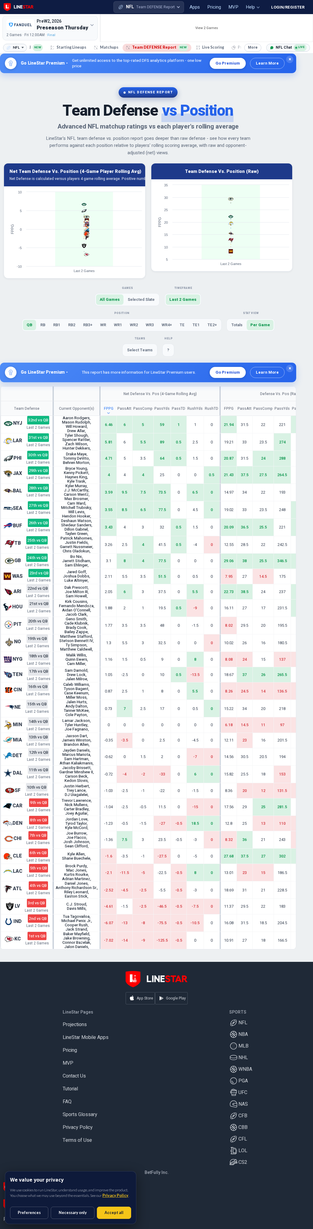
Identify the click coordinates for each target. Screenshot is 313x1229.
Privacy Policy (78, 1127)
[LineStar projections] (19, 7)
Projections (75, 1024)
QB (29, 325)
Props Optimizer (20, 1219)
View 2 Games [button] (206, 28)
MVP (68, 1063)
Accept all (114, 1212)
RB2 (71, 325)
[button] (148, 7)
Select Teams (140, 350)
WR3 (150, 325)
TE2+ (212, 325)
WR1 (118, 325)
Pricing (70, 1050)
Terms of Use (77, 1140)
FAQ (67, 1101)
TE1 (196, 325)
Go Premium (227, 63)
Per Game (260, 325)
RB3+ (87, 325)
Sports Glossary (80, 1114)
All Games (110, 299)
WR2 (134, 325)
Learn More (267, 63)
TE (182, 325)
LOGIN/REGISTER (287, 7)
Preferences (29, 1212)
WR (103, 325)
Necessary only (73, 1212)
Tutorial (70, 1089)
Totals (236, 325)
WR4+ (167, 325)
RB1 (56, 325)
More (253, 47)
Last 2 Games (183, 299)
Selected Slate (141, 299)
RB (42, 325)
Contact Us (74, 1076)
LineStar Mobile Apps (86, 1037)
